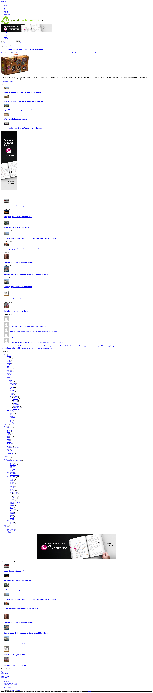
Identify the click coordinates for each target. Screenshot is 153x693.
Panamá (12, 390)
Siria (8, 449)
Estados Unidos (65, 346)
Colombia (12, 417)
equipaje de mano (63, 52)
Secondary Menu (5, 32)
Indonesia (9, 436)
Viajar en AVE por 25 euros (15, 299)
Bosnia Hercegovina (15, 502)
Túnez (8, 376)
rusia (39, 348)
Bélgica (12, 480)
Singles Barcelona (5, 674)
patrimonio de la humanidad (11, 348)
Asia (5, 8)
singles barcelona (8, 686)
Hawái (15, 403)
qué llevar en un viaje (98, 52)
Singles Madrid (4, 673)
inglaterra (99, 346)
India (8, 434)
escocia (54, 346)
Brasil (35, 346)
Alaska (12, 393)
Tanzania (9, 374)
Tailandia (9, 450)
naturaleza (143, 346)
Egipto (8, 360)
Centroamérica (10, 380)
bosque (32, 346)
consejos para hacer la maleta (51, 52)
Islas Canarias (16, 485)
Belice (11, 381)
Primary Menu (4, 1)
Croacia (12, 482)
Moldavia (12, 509)
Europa (5, 9)
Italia (11, 489)
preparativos (89, 52)
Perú (11, 420)
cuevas (48, 346)
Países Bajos (10, 521)
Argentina (12, 412)
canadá (38, 346)
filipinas (77, 346)
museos (135, 346)
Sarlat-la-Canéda (17, 488)
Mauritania (9, 368)
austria (29, 346)
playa (25, 348)
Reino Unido (13, 492)
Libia (8, 364)
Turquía (43, 348)
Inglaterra (15, 496)
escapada (71, 52)
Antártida (6, 7)
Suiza (11, 499)
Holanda (90, 346)
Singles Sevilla (4, 679)
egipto (51, 346)
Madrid (128, 346)
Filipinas (9, 433)
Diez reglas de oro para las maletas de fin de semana (22, 49)
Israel (8, 439)
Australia (9, 528)
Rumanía (12, 513)
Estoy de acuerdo (86, 691)
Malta (11, 508)
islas (103, 345)
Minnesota (16, 404)
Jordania (9, 442)
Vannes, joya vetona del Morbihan (18, 287)
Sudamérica (10, 410)
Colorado (15, 400)
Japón (8, 440)
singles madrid (7, 687)
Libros (5, 37)
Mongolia (9, 446)
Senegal (9, 370)
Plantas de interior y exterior (11, 684)
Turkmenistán (10, 453)
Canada (12, 394)
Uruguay (12, 422)
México (12, 387)
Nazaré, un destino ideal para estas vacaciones (22, 92)
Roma (36, 348)
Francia (81, 346)
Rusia (11, 515)
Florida (15, 401)
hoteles (95, 346)
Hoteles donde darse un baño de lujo (18, 262)
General (6, 525)
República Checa (14, 475)
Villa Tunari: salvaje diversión (16, 227)
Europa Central (11, 472)
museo (132, 346)
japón (110, 346)
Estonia (12, 463)
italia (107, 346)
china (44, 346)
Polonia (12, 512)
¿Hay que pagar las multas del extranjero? (21, 249)
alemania (9, 346)
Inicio (5, 35)
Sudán (8, 373)
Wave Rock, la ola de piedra (15, 119)
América (6, 5)
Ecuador (12, 419)
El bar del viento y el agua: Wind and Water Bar (24, 101)
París (146, 346)
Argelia (9, 356)
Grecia (12, 506)
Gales (14, 495)
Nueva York (16, 406)
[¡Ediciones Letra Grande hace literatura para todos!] (26, 31)
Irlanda (15, 498)
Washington (16, 409)
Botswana (9, 358)
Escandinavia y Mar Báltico (14, 460)
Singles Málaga (4, 677)
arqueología (17, 346)
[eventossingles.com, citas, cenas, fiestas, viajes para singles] (16, 42)
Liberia (9, 363)
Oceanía (6, 11)
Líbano (9, 445)
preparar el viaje (82, 52)
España (58, 346)
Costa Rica (13, 383)
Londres (117, 346)
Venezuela (12, 423)
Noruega (12, 469)
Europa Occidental (11, 476)
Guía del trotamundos (15, 690)
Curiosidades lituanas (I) (14, 206)
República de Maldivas (13, 447)
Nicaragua (12, 389)
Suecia (12, 470)
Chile (11, 416)
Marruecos (9, 367)
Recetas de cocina (8, 681)
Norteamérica (10, 391)
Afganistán (10, 427)
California (15, 399)
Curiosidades (7, 14)
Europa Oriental (11, 500)
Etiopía (9, 361)
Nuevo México (17, 407)
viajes (52, 348)
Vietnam (9, 455)
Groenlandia (13, 465)
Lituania (12, 467)
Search (18, 41)
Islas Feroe (13, 466)
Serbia (11, 516)
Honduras (12, 386)
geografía (86, 346)
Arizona (15, 397)
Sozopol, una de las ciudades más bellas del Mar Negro (26, 274)
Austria (12, 479)
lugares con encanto (122, 346)
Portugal (32, 348)
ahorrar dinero (3, 346)
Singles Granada (5, 676)
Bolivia (12, 413)
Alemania (12, 477)
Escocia (15, 493)
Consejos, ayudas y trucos (10, 683)
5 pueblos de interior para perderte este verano (23, 110)
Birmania (9, 430)
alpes (13, 346)
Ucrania (12, 519)
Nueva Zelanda (11, 529)
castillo (41, 346)
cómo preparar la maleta (25, 52)
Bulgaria (12, 503)
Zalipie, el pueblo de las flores (16, 311)
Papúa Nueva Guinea (12, 531)
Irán (8, 437)
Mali (8, 366)
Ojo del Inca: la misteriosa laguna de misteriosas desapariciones (30, 238)
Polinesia (9, 532)
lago (113, 346)
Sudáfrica (9, 371)
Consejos (6, 12)
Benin (8, 357)
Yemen (9, 377)
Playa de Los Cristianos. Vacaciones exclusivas (23, 128)
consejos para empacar (37, 52)
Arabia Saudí (10, 429)
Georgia (12, 505)
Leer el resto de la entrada (7, 81)
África (5, 4)
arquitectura (24, 346)
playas (28, 348)
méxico (139, 346)
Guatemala (13, 384)
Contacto (6, 38)
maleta (75, 52)
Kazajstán (9, 443)
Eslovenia (12, 473)
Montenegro (13, 510)
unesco (47, 348)
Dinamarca (13, 462)
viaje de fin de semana (110, 52)
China (8, 432)
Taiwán (9, 452)
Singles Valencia (5, 672)
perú (23, 348)
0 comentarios (15, 52)
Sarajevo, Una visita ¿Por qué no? (18, 217)
